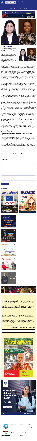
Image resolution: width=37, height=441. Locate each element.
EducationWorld (12, 438)
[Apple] (29, 1)
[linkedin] (21, 153)
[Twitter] (18, 153)
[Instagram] (24, 1)
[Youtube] (22, 1)
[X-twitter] (20, 1)
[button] (33, 2)
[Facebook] (18, 1)
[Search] (15, 2)
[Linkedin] (25, 1)
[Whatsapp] (27, 1)
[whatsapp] (23, 153)
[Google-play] (24, 3)
